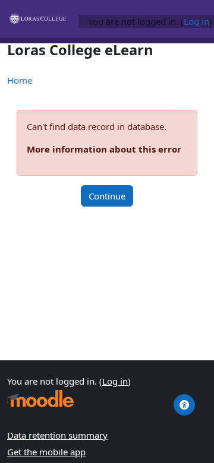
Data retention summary (57, 435)
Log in (196, 21)
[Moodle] (40, 399)
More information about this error (104, 149)
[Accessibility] (184, 405)
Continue (107, 196)
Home (19, 80)
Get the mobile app (46, 452)
